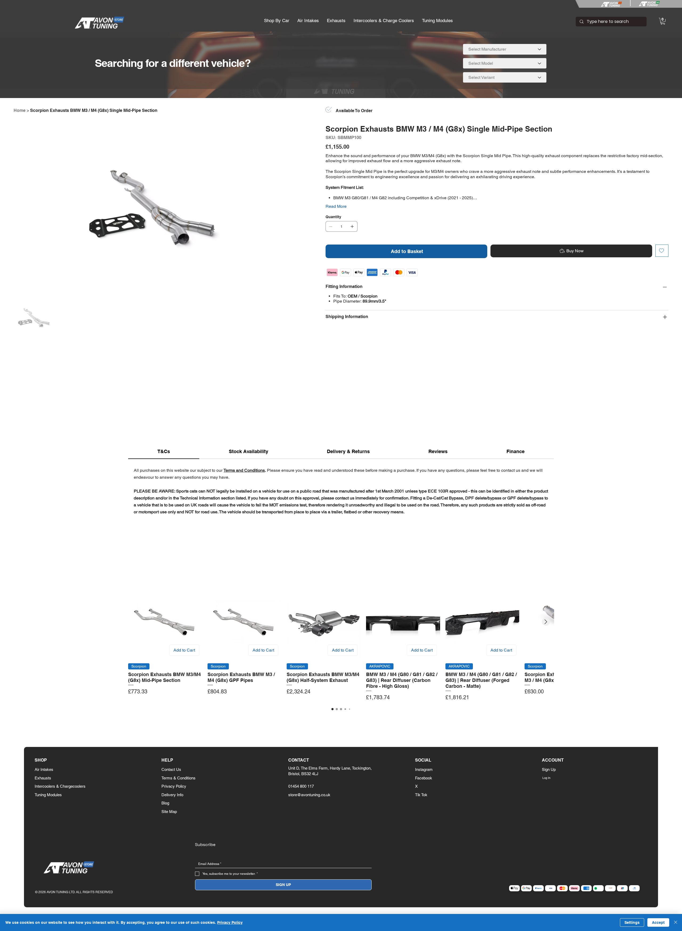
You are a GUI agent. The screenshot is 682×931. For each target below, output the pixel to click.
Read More (336, 206)
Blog (165, 803)
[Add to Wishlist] (661, 251)
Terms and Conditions (244, 470)
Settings (632, 922)
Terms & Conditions (178, 778)
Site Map (169, 811)
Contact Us (171, 769)
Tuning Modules (48, 794)
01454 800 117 (301, 786)
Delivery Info (172, 794)
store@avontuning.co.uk (309, 794)
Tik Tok (421, 794)
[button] (276, 21)
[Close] (675, 922)
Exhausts (43, 778)
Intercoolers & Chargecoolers (60, 786)
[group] (341, 643)
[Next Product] (546, 622)
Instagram (424, 769)
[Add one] (352, 226)
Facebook (423, 778)
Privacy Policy (173, 786)
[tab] (163, 451)
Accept (658, 922)
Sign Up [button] (549, 769)
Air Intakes (44, 769)
